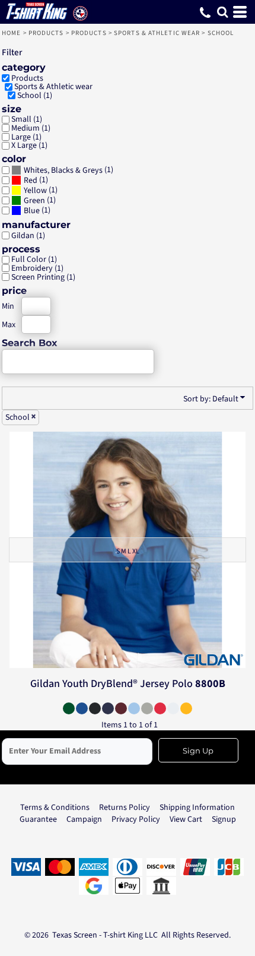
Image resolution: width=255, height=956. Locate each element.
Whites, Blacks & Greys (63, 170)
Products (46, 33)
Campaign (84, 819)
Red (30, 180)
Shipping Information (197, 807)
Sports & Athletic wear (157, 33)
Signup (224, 819)
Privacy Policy (135, 819)
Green (34, 201)
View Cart (186, 819)
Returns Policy (124, 807)
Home (11, 33)
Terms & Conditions (55, 807)
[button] (222, 12)
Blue (32, 211)
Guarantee (38, 819)
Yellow (35, 190)
